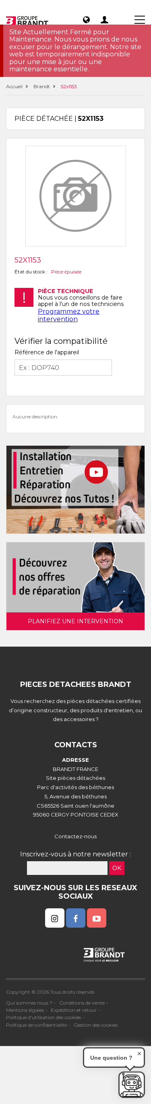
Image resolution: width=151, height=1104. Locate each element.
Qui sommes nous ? (29, 1003)
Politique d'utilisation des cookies (43, 1017)
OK (116, 868)
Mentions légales (25, 1010)
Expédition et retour (74, 1010)
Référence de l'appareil (46, 352)
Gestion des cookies (96, 1025)
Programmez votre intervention (68, 315)
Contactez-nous (75, 836)
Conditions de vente (82, 1003)
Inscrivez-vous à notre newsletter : (75, 854)
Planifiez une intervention (75, 621)
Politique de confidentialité (36, 1025)
